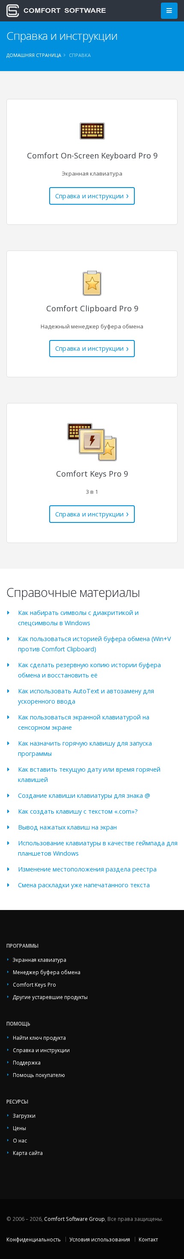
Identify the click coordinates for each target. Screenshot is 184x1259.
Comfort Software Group (74, 1218)
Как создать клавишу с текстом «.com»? (78, 811)
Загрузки (24, 1115)
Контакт (148, 1239)
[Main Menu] (169, 11)
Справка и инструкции (89, 196)
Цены (19, 1128)
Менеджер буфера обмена (46, 972)
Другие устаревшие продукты (50, 996)
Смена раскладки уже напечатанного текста (84, 885)
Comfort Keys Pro (34, 984)
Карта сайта (28, 1152)
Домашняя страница (33, 55)
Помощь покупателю (39, 1074)
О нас (20, 1140)
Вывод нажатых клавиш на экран (67, 827)
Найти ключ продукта (39, 1037)
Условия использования (99, 1239)
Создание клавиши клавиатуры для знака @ (84, 795)
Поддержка (27, 1062)
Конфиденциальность (33, 1239)
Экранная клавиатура (39, 959)
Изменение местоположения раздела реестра (87, 869)
